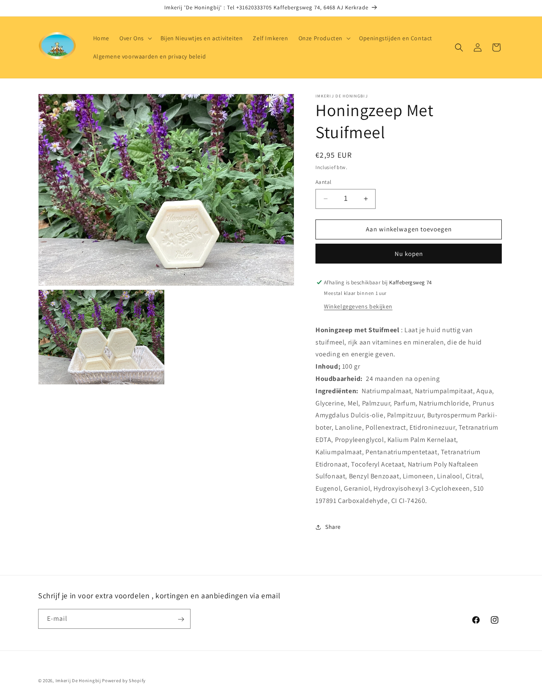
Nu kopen (409, 254)
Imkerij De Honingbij (78, 680)
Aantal (323, 182)
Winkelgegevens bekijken (358, 306)
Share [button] (333, 527)
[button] (134, 38)
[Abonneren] (180, 619)
